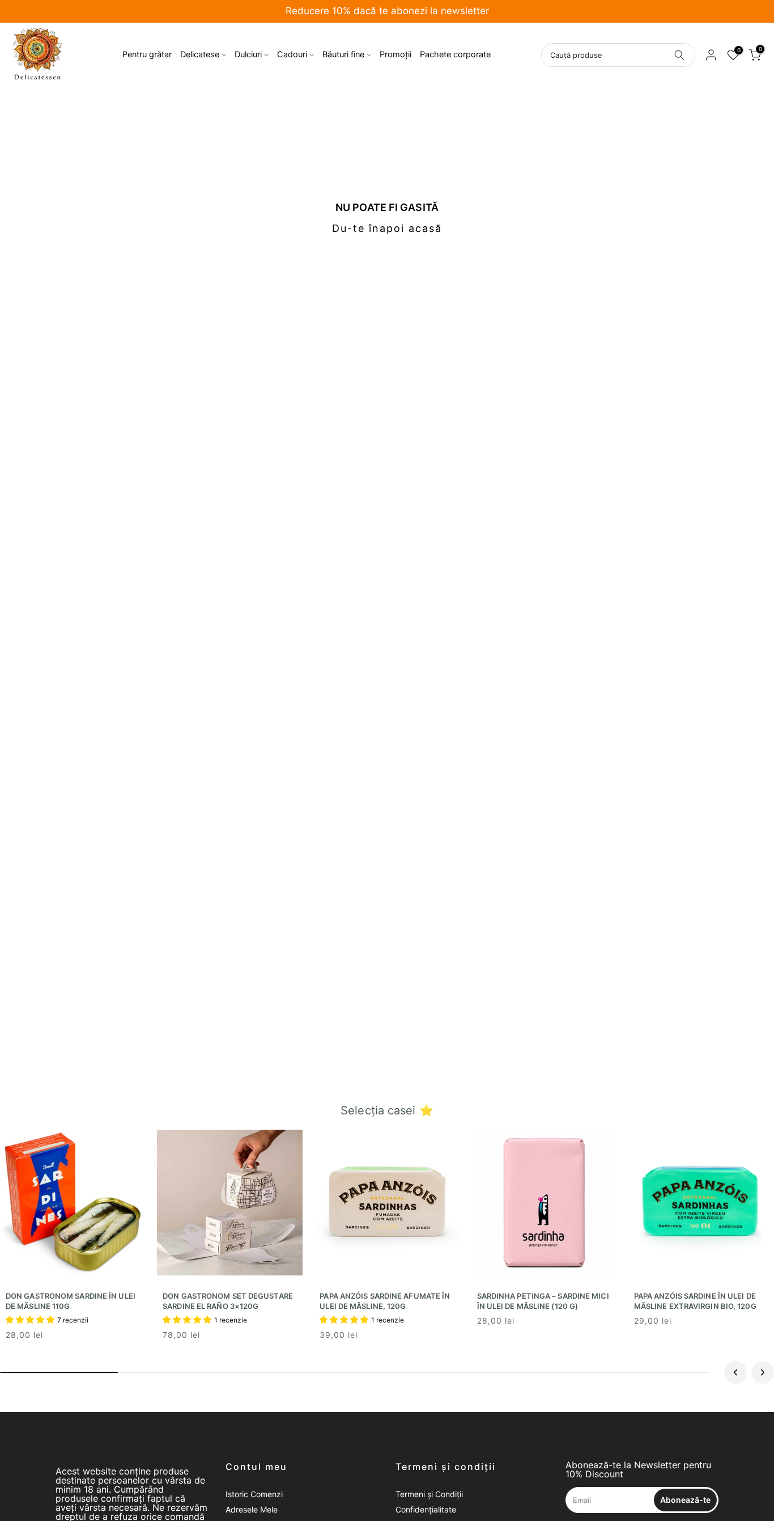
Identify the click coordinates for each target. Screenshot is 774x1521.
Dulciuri (248, 54)
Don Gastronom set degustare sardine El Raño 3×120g (228, 1301)
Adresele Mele (252, 1509)
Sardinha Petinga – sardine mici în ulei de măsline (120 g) (543, 1301)
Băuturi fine (343, 54)
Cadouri (292, 54)
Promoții (395, 54)
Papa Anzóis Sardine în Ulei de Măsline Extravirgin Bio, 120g (695, 1301)
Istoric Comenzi (254, 1494)
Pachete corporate (455, 54)
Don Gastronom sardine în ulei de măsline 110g (70, 1301)
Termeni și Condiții (429, 1494)
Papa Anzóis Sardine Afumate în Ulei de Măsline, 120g (385, 1301)
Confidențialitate (425, 1509)
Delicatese (199, 54)
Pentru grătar (147, 54)
